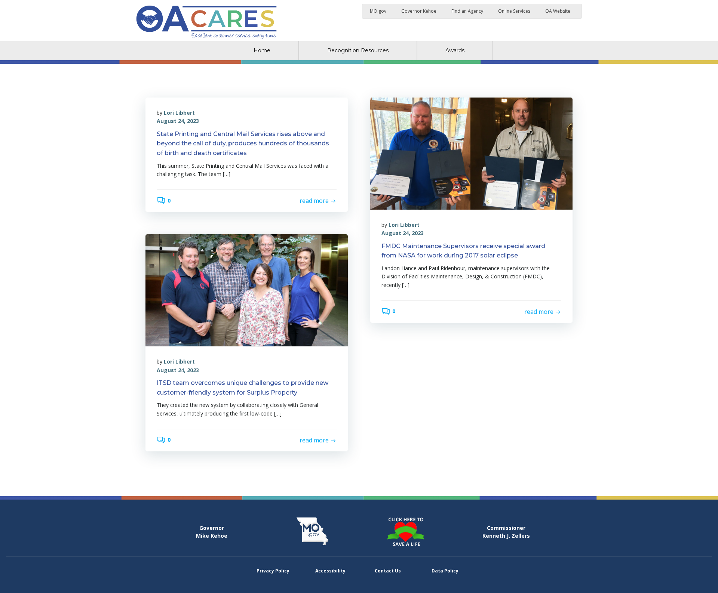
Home (262, 50)
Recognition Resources (358, 50)
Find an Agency (467, 11)
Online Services (514, 11)
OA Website (557, 11)
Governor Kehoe (418, 11)
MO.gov (378, 11)
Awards (454, 50)
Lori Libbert (179, 112)
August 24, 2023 (178, 120)
